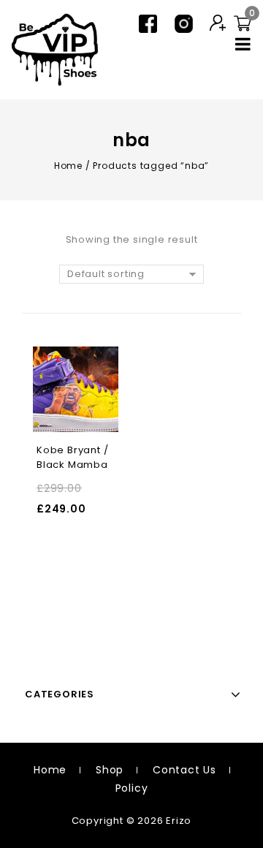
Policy (131, 788)
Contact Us (184, 769)
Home (68, 165)
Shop (109, 769)
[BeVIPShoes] (55, 49)
